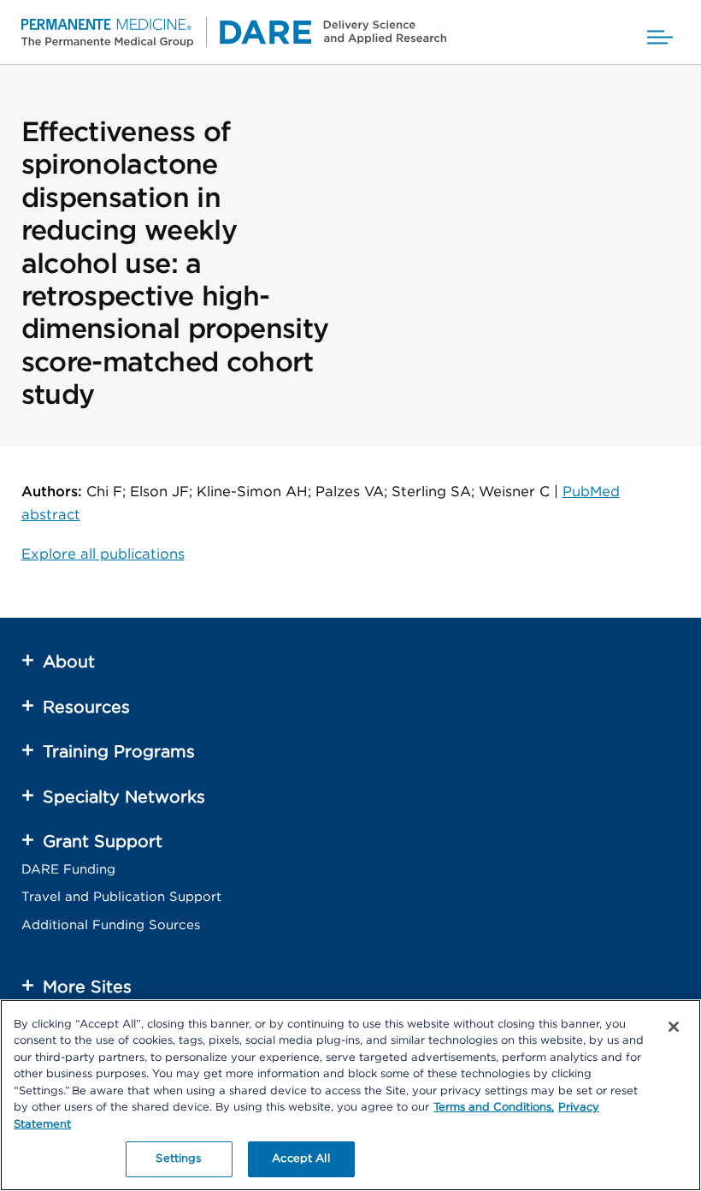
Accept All (300, 1158)
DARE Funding (68, 869)
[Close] (673, 1027)
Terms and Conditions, (493, 1107)
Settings (178, 1158)
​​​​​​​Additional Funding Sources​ (110, 925)
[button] (660, 32)
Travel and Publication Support (121, 897)
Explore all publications (103, 554)
